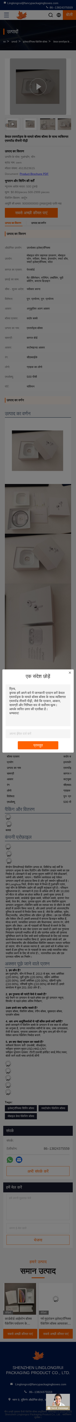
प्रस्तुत (38, 745)
